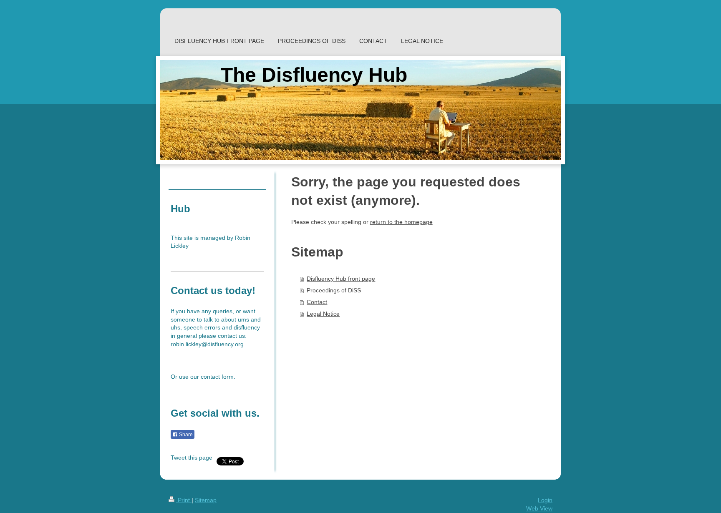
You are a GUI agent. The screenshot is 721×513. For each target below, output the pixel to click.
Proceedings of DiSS (334, 290)
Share (185, 435)
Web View (539, 508)
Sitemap (206, 500)
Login (545, 500)
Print (184, 500)
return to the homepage (401, 222)
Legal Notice (323, 313)
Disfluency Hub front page (341, 278)
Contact (317, 302)
